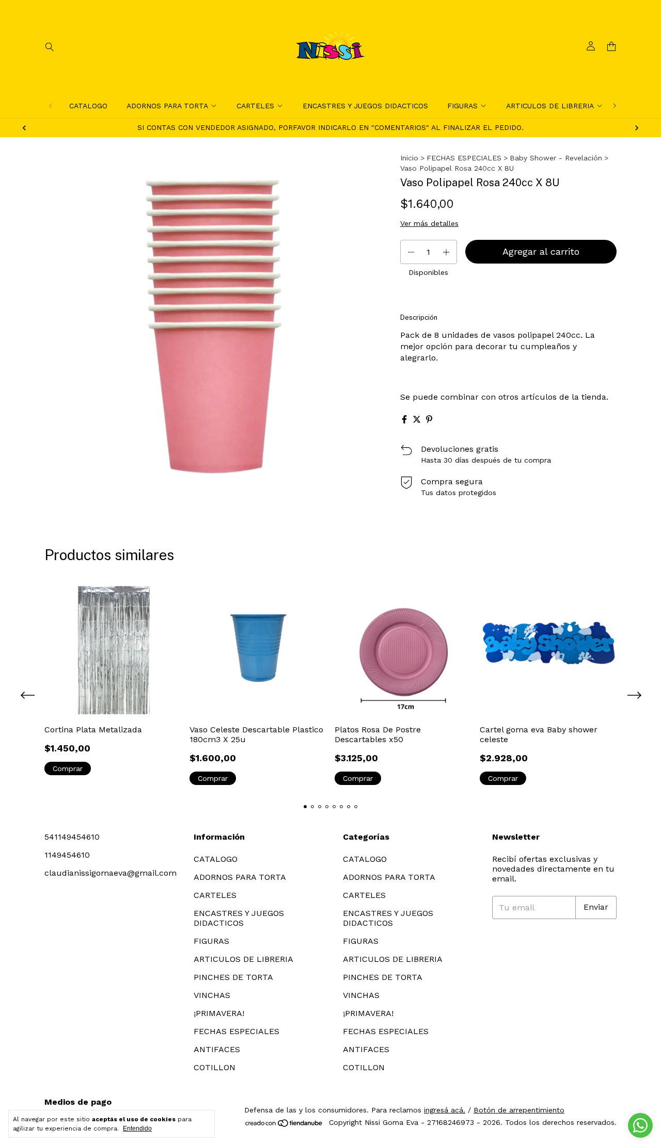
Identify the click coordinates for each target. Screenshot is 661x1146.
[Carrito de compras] (611, 46)
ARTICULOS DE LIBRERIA (550, 106)
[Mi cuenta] (591, 46)
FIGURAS (462, 106)
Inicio (409, 158)
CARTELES (255, 106)
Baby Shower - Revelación (556, 158)
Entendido (137, 1128)
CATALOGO (88, 106)
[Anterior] (50, 105)
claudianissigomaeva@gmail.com (110, 873)
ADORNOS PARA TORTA (167, 106)
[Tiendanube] (284, 1125)
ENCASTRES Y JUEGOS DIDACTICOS (365, 106)
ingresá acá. (444, 1110)
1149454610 (67, 855)
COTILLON (214, 1067)
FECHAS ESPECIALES (464, 158)
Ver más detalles (429, 223)
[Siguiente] (614, 105)
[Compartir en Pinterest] (429, 419)
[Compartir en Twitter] (417, 419)
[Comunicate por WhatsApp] (640, 1125)
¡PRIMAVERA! (219, 1013)
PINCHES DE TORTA (233, 977)
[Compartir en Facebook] (404, 419)
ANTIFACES (217, 1049)
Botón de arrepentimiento (519, 1110)
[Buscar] (49, 46)
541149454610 (72, 837)
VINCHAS (212, 995)
